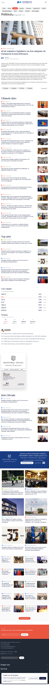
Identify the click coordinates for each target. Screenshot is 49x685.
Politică (6, 14)
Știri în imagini (35, 11)
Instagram (14, 88)
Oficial (9, 8)
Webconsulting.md (9, 653)
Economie (28, 8)
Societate (21, 8)
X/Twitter (22, 88)
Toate (4, 8)
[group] (24, 242)
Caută (21, 657)
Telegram (30, 88)
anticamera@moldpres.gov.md (9, 646)
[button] (45, 246)
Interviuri (27, 11)
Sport (15, 11)
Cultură (43, 8)
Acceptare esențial (33, 678)
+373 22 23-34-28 (5, 643)
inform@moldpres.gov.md (8, 648)
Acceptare (42, 678)
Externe (21, 11)
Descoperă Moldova (7, 11)
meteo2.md (11, 317)
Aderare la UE (36, 8)
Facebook (6, 88)
